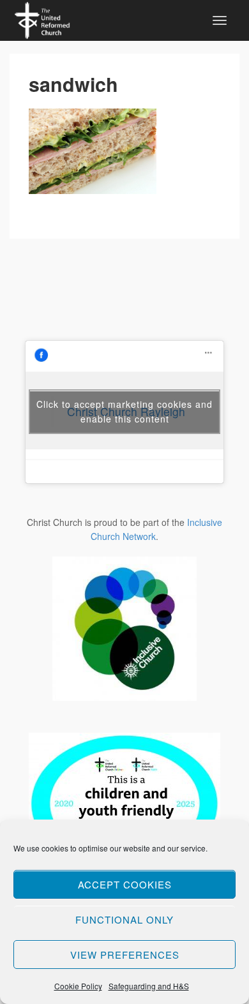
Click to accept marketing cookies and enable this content (124, 411)
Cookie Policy (78, 985)
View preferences (124, 954)
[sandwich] (92, 151)
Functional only (124, 919)
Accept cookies (125, 884)
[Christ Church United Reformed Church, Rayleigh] (42, 18)
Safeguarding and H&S (149, 985)
